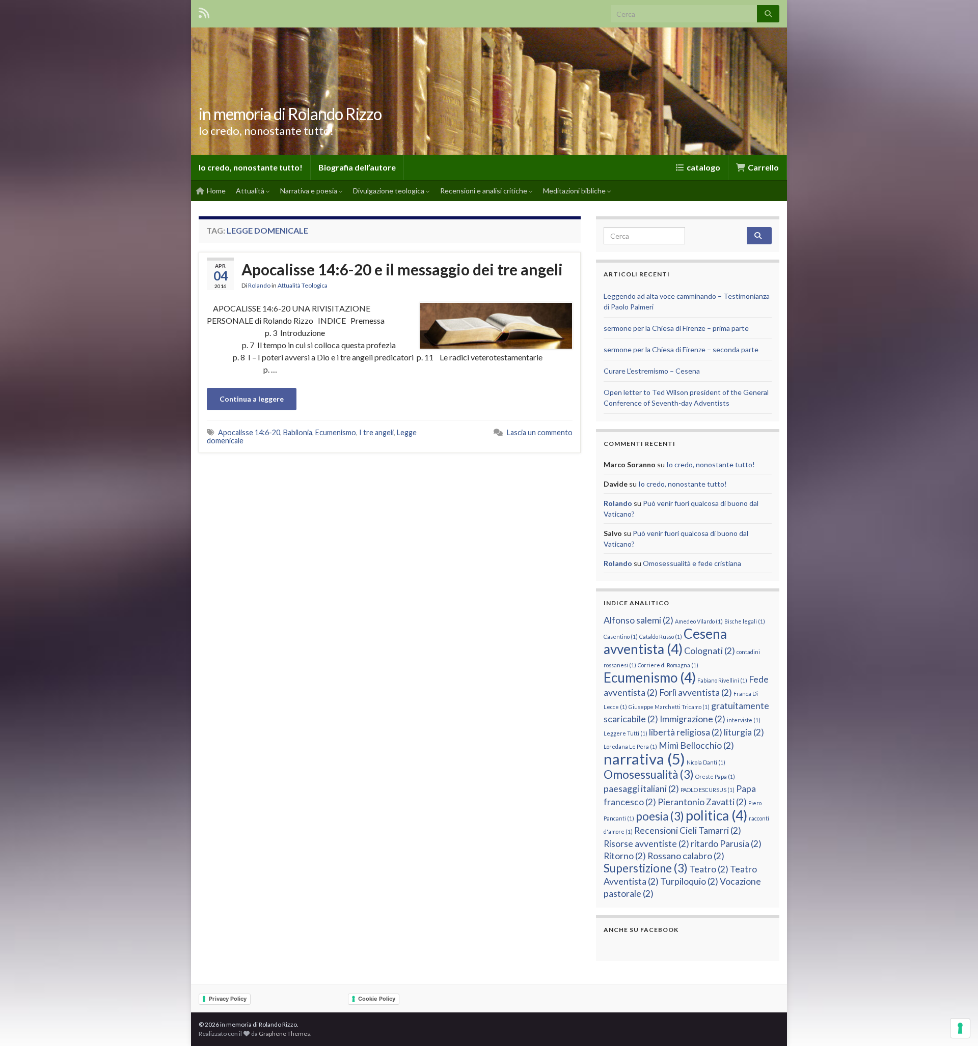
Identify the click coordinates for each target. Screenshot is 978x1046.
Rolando (259, 285)
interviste (743, 720)
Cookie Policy (376, 998)
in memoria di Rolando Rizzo (290, 114)
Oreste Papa (715, 776)
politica (716, 815)
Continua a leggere (252, 398)
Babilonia (297, 432)
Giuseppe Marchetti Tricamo (669, 706)
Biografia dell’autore (357, 167)
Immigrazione (692, 719)
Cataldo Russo (660, 636)
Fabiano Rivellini (722, 680)
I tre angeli (376, 432)
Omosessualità (649, 774)
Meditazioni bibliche (575, 190)
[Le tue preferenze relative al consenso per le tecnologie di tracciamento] (960, 1028)
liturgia (744, 732)
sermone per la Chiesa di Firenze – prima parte (676, 328)
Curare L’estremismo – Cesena (652, 370)
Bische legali (744, 621)
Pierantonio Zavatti (702, 802)
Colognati (709, 650)
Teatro (708, 869)
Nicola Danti (706, 762)
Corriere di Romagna (668, 665)
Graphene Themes (284, 1033)
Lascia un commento (540, 432)
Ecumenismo (335, 432)
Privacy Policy (228, 998)
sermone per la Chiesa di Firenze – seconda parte (681, 349)
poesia (660, 816)
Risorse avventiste (646, 843)
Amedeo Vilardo (699, 621)
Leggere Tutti (625, 733)
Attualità (251, 190)
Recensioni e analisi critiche (484, 190)
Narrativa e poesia (309, 190)
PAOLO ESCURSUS (708, 789)
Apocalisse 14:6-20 (249, 432)
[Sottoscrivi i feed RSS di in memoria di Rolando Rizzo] (204, 11)
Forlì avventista (695, 692)
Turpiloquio (689, 881)
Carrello (762, 167)
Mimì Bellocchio (696, 745)
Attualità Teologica (303, 285)
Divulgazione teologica (389, 190)
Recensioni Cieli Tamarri (687, 830)
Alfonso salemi (638, 620)
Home (215, 190)
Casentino (621, 636)
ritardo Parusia (726, 843)
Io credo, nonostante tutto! (251, 167)
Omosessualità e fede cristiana (692, 563)
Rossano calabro (685, 856)
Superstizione (646, 868)
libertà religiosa (685, 732)
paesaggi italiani (641, 788)
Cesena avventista (665, 641)
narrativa (644, 759)
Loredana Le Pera (630, 746)
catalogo (702, 167)
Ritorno (625, 856)
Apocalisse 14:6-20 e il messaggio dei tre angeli (402, 269)
